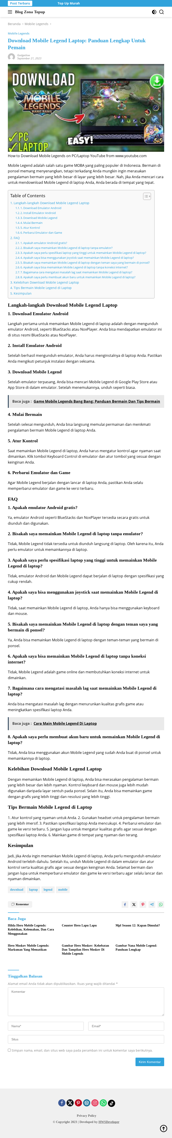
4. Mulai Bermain (31, 223)
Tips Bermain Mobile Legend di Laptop (43, 288)
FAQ (17, 238)
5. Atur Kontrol (30, 228)
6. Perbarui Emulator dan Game (41, 233)
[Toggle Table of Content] (145, 196)
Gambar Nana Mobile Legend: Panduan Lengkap (136, 947)
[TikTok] (111, 1103)
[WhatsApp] (103, 1103)
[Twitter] (70, 1103)
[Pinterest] (78, 1103)
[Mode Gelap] (154, 12)
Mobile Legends (18, 33)
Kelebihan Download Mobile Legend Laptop (46, 282)
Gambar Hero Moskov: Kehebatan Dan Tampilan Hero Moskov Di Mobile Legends (85, 949)
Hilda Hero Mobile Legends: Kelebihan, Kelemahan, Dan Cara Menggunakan (31, 929)
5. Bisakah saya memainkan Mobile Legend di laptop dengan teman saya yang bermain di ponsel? (85, 263)
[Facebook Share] (125, 904)
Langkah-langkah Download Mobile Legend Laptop (51, 203)
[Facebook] (61, 1103)
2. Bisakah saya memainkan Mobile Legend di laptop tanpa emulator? (66, 248)
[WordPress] (86, 1103)
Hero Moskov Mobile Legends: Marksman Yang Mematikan (28, 947)
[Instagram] (95, 1103)
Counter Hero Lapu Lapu (79, 925)
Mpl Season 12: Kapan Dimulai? (138, 925)
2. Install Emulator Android (38, 213)
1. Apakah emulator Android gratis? (43, 243)
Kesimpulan (23, 293)
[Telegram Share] (151, 904)
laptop (33, 889)
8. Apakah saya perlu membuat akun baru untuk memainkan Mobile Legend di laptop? (77, 277)
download (16, 889)
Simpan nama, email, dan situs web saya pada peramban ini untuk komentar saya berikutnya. (82, 1050)
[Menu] (11, 12)
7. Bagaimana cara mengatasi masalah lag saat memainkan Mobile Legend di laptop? (76, 272)
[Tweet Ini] (134, 904)
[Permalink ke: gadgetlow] (11, 56)
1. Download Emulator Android (40, 208)
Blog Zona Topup (30, 12)
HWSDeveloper (109, 1122)
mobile (62, 889)
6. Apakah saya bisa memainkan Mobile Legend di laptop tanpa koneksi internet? (74, 267)
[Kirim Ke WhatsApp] (160, 904)
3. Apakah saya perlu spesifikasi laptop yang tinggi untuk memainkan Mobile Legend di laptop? (83, 253)
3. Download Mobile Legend (38, 218)
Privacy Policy (86, 1115)
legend (48, 889)
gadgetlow (23, 55)
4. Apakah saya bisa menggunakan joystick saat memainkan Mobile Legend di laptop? (77, 258)
